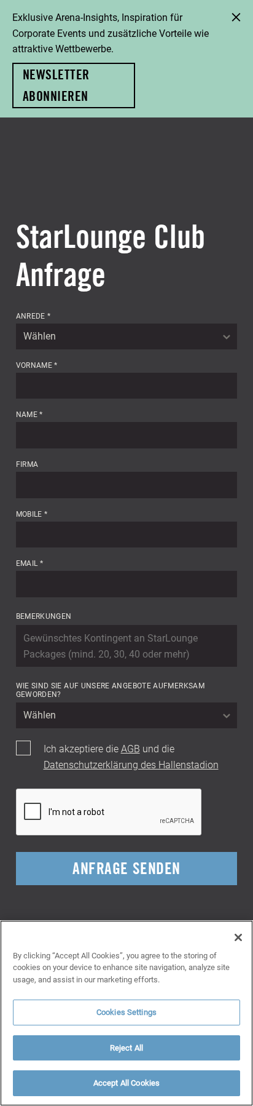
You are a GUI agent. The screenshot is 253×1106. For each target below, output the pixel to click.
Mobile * (32, 513)
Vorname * (37, 364)
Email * (30, 563)
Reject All (126, 1047)
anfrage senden (126, 868)
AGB (130, 748)
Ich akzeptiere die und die (131, 756)
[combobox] (127, 336)
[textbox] (127, 336)
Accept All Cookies (126, 1082)
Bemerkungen (44, 615)
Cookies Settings (126, 1011)
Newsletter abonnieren (56, 85)
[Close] (238, 937)
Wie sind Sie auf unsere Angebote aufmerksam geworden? (110, 690)
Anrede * (33, 315)
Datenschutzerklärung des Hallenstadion (131, 764)
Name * (29, 414)
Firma (27, 464)
